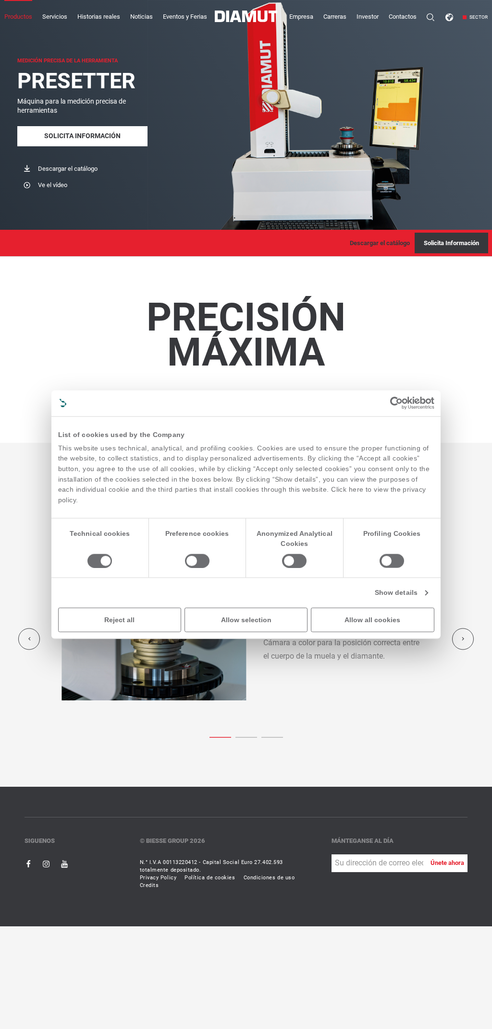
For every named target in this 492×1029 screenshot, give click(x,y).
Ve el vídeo (52, 185)
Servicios (54, 16)
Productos (18, 16)
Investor (368, 16)
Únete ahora (447, 862)
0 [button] (220, 737)
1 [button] (246, 737)
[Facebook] (29, 864)
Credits (149, 885)
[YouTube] (64, 864)
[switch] (197, 561)
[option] (246, 639)
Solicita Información (82, 136)
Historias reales (98, 16)
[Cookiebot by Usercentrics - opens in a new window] (396, 403)
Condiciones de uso (269, 878)
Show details (396, 592)
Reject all (119, 619)
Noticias (141, 16)
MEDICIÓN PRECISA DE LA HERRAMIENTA (67, 61)
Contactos (403, 16)
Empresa (301, 16)
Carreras (334, 16)
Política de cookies (209, 878)
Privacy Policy (158, 878)
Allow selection (246, 619)
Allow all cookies (372, 619)
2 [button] (272, 737)
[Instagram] (46, 864)
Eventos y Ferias (185, 16)
